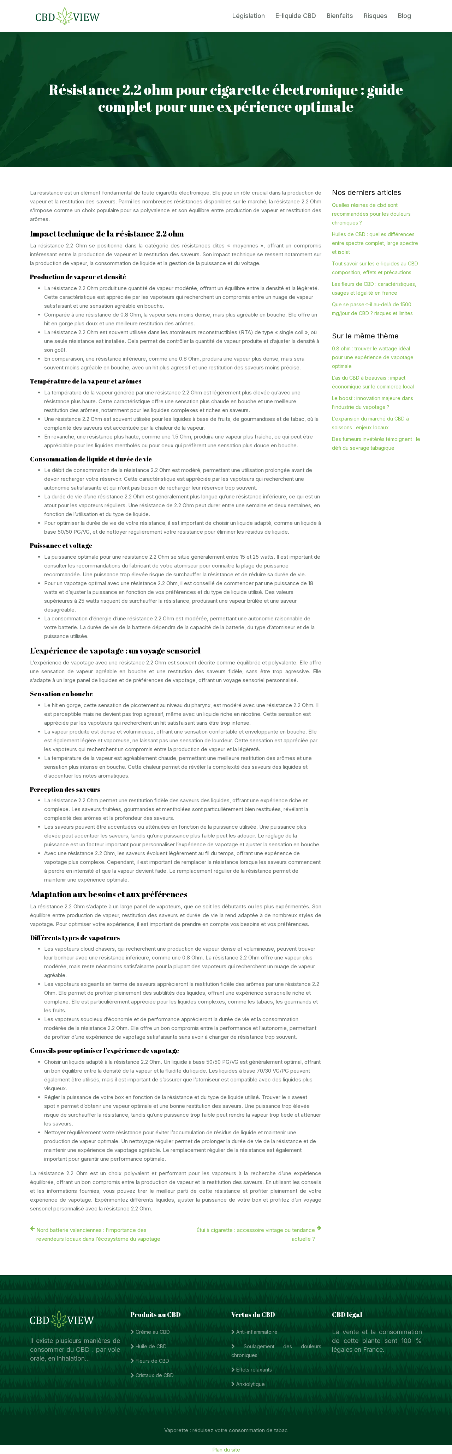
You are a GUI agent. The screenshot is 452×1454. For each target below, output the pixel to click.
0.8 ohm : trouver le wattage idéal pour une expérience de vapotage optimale (373, 357)
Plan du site (226, 1449)
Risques (375, 15)
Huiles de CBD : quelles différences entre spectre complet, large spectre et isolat (375, 243)
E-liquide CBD (295, 15)
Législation (248, 15)
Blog (404, 15)
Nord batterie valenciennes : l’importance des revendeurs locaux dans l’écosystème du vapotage (98, 1234)
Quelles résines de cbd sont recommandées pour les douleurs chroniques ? (371, 214)
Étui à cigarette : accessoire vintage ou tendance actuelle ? (255, 1234)
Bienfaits (340, 15)
